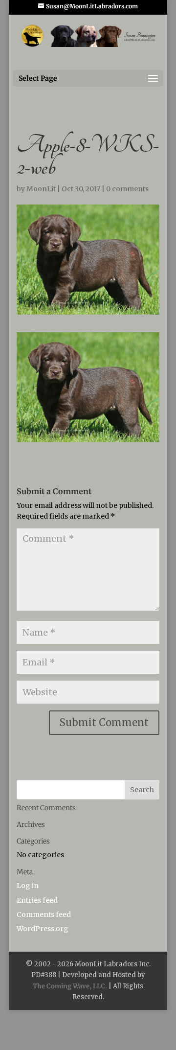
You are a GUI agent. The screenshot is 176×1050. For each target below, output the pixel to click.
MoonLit (41, 188)
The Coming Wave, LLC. (70, 986)
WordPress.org (42, 928)
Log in (28, 885)
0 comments (127, 188)
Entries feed (37, 900)
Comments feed (44, 914)
